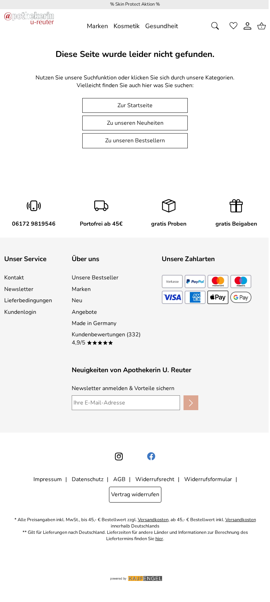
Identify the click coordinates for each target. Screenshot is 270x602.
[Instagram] (119, 456)
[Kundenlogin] (247, 26)
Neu (77, 300)
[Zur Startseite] (29, 26)
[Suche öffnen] (217, 26)
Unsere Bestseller (95, 277)
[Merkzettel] (233, 26)
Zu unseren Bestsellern (135, 140)
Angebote (84, 312)
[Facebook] (151, 456)
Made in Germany (94, 323)
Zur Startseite (135, 105)
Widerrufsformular (208, 479)
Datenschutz (87, 479)
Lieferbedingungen (28, 300)
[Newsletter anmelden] (191, 402)
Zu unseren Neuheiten (135, 123)
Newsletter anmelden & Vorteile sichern (123, 388)
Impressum (47, 479)
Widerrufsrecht (154, 479)
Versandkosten (153, 520)
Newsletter (18, 289)
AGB (119, 479)
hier (159, 539)
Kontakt (14, 277)
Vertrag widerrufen (135, 494)
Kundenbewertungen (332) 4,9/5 (106, 338)
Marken (81, 289)
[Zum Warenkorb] (261, 26)
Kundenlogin (20, 312)
